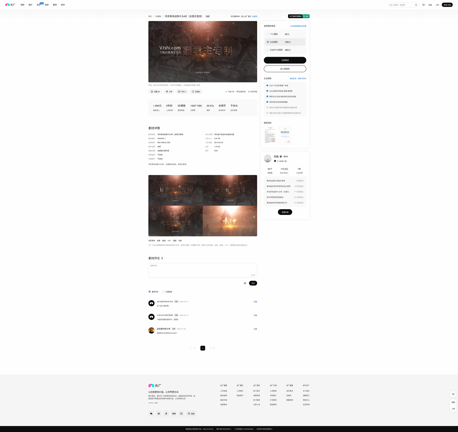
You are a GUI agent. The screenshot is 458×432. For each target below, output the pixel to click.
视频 (22, 4)
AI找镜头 (273, 395)
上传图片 (240, 391)
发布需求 (289, 391)
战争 (158, 240)
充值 (430, 5)
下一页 (212, 348)
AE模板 (158, 16)
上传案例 (273, 391)
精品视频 (223, 395)
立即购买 (285, 60)
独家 (207, 16)
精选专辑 (223, 400)
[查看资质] (275, 161)
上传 (437, 5)
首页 (150, 16)
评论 (253, 283)
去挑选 (254, 16)
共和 (180, 240)
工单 (453, 408)
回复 (255, 301)
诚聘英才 (306, 395)
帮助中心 (306, 400)
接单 (47, 4)
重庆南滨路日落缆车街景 (276, 180)
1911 (169, 240)
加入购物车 (285, 68)
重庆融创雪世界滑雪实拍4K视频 (278, 186)
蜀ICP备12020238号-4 (223, 429)
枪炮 (164, 240)
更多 (63, 4)
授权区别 (293, 78)
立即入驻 (256, 404)
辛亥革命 (151, 240)
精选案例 (273, 404)
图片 (30, 4)
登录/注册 (447, 5)
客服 (453, 402)
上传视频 (223, 391)
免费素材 (223, 404)
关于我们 (306, 391)
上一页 (193, 348)
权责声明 (306, 404)
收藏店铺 (285, 212)
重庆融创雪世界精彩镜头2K (277, 202)
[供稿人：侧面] (267, 158)
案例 (55, 4)
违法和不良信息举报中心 (264, 429)
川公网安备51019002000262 (243, 429)
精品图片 (240, 395)
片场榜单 (273, 400)
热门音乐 (256, 391)
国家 (175, 240)
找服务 (288, 395)
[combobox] (403, 4)
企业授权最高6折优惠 (298, 26)
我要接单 (289, 400)
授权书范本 (302, 78)
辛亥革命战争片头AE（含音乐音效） (279, 191)
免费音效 (256, 395)
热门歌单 (256, 400)
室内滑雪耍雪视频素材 (275, 197)
